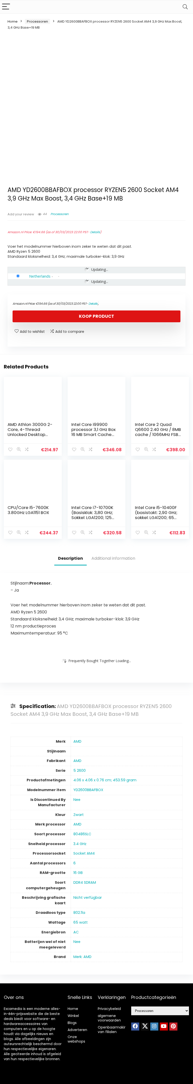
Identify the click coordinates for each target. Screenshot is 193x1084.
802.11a (79, 912)
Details (95, 232)
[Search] (185, 7)
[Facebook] (135, 1027)
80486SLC (82, 834)
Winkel (73, 1015)
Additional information (113, 558)
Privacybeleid (109, 1008)
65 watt (80, 922)
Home (13, 21)
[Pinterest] (173, 1027)
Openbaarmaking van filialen (113, 1029)
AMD (77, 741)
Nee (76, 799)
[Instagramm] (154, 1027)
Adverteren (77, 1029)
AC (76, 932)
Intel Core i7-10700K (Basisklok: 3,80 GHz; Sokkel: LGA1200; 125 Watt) (92, 515)
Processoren (37, 21)
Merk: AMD (82, 956)
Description (70, 558)
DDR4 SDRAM (84, 882)
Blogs (72, 1022)
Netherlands (40, 276)
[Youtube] (164, 1027)
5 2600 (79, 770)
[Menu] (6, 7)
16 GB (78, 872)
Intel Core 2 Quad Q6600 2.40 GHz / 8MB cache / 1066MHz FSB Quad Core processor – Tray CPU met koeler (158, 434)
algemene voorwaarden (109, 1018)
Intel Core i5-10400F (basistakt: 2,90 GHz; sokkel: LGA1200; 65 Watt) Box (156, 515)
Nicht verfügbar (87, 897)
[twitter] (145, 1027)
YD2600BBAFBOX (88, 789)
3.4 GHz (79, 843)
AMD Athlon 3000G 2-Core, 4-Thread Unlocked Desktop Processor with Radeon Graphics (30, 434)
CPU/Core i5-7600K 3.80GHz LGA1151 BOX (28, 510)
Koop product (96, 316)
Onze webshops (76, 1039)
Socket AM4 (84, 853)
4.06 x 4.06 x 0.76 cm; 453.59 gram (104, 780)
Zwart (78, 814)
